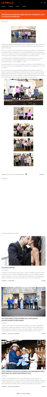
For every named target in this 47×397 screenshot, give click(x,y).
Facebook (3, 6)
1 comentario (11, 280)
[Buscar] (42, 2)
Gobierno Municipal (19, 174)
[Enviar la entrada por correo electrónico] (26, 174)
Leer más (43, 280)
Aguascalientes (10, 174)
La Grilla (7, 2)
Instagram (11, 6)
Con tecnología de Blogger (24, 393)
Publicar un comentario (14, 333)
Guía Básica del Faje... (8, 267)
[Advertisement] (23, 220)
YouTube (24, 6)
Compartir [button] (41, 174)
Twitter (17, 6)
